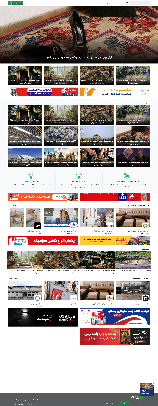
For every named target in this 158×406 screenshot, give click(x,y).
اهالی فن (121, 3)
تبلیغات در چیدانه (124, 403)
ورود (106, 403)
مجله (114, 3)
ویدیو (108, 3)
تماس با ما (133, 403)
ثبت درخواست (17, 3)
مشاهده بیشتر (13, 206)
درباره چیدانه (140, 403)
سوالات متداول (115, 403)
